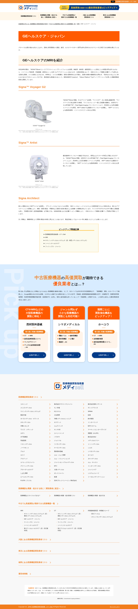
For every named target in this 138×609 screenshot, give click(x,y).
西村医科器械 (58, 451)
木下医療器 (24, 437)
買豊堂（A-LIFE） (93, 433)
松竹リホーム (92, 426)
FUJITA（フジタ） (26, 480)
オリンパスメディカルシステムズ (102, 517)
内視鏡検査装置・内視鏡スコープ (98, 510)
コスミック (24, 404)
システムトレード (93, 473)
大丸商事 (57, 415)
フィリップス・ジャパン (53, 246)
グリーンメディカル (27, 466)
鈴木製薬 (91, 418)
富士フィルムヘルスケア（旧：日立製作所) (36, 529)
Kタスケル (57, 411)
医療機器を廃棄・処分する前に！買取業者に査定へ (48, 16)
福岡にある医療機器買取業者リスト (33, 562)
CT (55, 510)
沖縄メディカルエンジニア (62, 418)
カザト (23, 433)
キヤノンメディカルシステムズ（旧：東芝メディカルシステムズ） (66, 240)
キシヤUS (57, 429)
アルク (23, 451)
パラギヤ (57, 437)
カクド (23, 455)
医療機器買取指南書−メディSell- (126, 1)
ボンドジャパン (59, 473)
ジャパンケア (92, 469)
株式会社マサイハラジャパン (63, 404)
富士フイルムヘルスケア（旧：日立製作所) (70, 529)
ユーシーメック (59, 433)
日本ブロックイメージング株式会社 (65, 480)
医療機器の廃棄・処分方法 (96, 495)
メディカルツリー (93, 440)
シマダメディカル (93, 451)
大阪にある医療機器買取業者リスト (89, 16)
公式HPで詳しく (34, 355)
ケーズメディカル (59, 448)
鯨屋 (55, 477)
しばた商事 (24, 473)
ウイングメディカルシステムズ (30, 411)
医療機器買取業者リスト (28, 16)
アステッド (24, 458)
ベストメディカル (26, 444)
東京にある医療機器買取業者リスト (109, 16)
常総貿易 (23, 440)
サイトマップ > (115, 606)
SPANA (90, 411)
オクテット (57, 422)
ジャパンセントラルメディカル (64, 462)
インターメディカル (94, 466)
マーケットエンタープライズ (97, 429)
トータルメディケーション (96, 477)
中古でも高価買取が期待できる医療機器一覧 (69, 16)
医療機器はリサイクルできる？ (30, 495)
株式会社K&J (92, 437)
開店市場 (23, 415)
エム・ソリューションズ (62, 458)
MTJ (55, 466)
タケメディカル (93, 458)
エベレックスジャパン (28, 462)
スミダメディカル (26, 408)
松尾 (89, 415)
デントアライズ (93, 408)
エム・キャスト (93, 462)
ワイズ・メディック (27, 429)
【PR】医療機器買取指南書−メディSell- (40, 606)
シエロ (90, 448)
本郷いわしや (25, 426)
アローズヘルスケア (27, 469)
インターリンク (93, 422)
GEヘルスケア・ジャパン (32, 519)
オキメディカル (25, 422)
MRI (46, 237)
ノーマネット (25, 448)
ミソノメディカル (93, 444)
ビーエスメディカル (27, 477)
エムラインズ (58, 426)
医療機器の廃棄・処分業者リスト (64, 495)
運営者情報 (23, 574)
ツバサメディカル (59, 444)
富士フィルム (95, 514)
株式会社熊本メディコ (95, 404)
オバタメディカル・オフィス (30, 418)
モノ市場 (57, 408)
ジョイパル (57, 440)
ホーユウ (91, 455)
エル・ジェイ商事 (59, 455)
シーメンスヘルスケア (52, 243)
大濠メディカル (59, 469)
